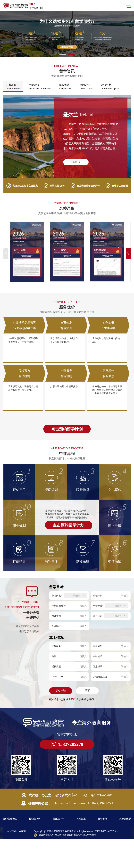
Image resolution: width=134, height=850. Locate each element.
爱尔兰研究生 (10, 819)
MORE (74, 162)
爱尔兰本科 (35, 819)
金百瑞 (22, 831)
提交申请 (60, 690)
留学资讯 (102, 819)
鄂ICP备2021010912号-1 (107, 831)
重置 (87, 690)
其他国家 (81, 819)
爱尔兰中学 (58, 819)
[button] (62, 54)
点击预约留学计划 (67, 429)
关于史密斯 (125, 819)
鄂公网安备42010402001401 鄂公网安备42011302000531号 (67, 835)
